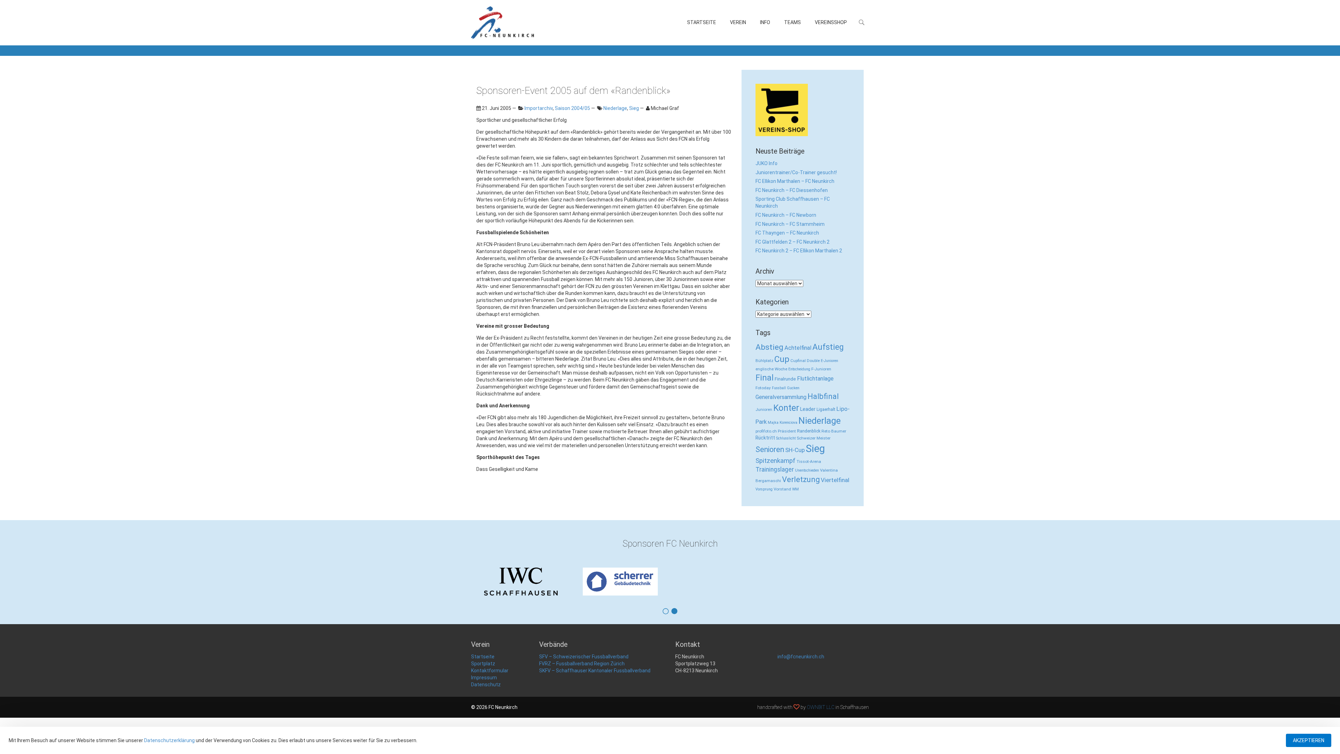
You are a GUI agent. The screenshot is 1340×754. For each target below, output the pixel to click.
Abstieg (769, 347)
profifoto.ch (766, 431)
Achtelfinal (797, 348)
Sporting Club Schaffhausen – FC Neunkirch (792, 202)
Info (765, 22)
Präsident (787, 431)
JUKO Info (766, 163)
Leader (808, 409)
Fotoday (763, 387)
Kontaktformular (489, 670)
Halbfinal (823, 396)
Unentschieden (807, 470)
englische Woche (771, 369)
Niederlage (615, 108)
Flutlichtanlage (815, 378)
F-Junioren (821, 369)
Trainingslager (774, 469)
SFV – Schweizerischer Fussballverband (583, 656)
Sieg (634, 108)
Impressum (484, 677)
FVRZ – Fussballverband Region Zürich (582, 663)
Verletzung (801, 479)
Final (764, 378)
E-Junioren (829, 360)
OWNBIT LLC (820, 707)
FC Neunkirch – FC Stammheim (790, 224)
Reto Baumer (833, 431)
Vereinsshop (831, 22)
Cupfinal (798, 360)
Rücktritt (765, 438)
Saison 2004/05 (572, 108)
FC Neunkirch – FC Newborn (785, 215)
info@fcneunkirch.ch (800, 656)
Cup (781, 359)
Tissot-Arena (809, 461)
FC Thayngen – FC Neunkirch (787, 233)
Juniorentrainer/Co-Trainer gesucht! (796, 172)
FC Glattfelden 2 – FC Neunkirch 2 (792, 242)
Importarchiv (538, 108)
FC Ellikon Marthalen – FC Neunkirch (794, 181)
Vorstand (782, 489)
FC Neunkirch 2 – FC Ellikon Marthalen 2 (798, 250)
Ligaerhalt (826, 409)
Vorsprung (764, 489)
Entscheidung (799, 369)
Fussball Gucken (785, 388)
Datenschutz (486, 684)
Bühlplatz (764, 360)
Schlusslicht (786, 438)
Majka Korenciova (782, 422)
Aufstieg (828, 347)
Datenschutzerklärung (169, 740)
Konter (786, 408)
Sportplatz (483, 663)
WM (795, 489)
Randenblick (808, 431)
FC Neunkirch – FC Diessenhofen (791, 190)
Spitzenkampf (775, 461)
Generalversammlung (780, 397)
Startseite (701, 22)
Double (813, 360)
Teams (792, 22)
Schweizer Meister (814, 438)
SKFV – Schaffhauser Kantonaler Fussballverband (594, 670)
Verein (738, 22)
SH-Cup (795, 449)
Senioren (769, 449)
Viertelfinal (835, 479)
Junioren (763, 409)
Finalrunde (785, 379)
